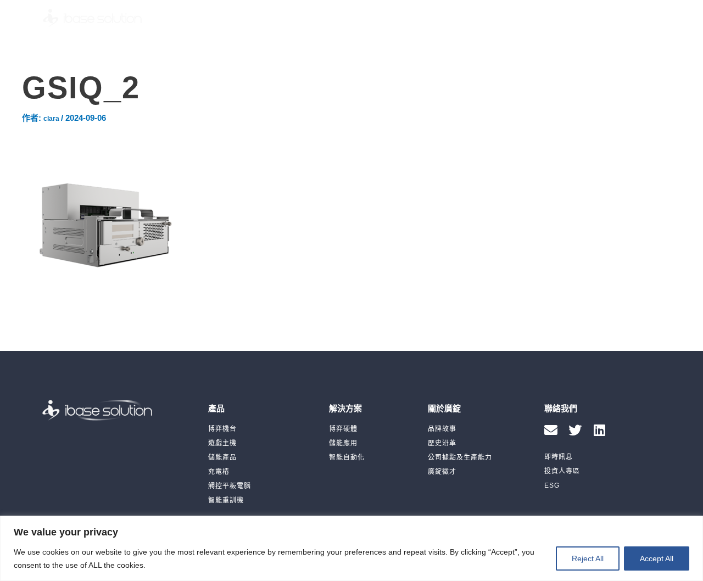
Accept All (656, 558)
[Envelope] (550, 430)
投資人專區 (488, 18)
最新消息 (428, 18)
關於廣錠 (373, 18)
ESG (538, 18)
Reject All (588, 558)
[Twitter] (575, 430)
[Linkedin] (599, 430)
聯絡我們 (585, 18)
